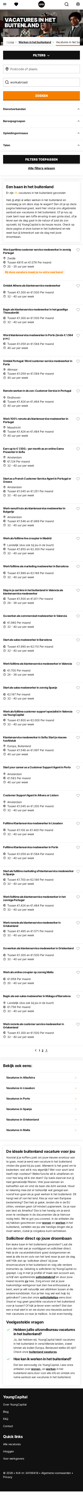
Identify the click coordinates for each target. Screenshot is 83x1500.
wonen (46, 1222)
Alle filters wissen (41, 168)
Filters (39, 55)
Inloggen (8, 1451)
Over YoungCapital (14, 1404)
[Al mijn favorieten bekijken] (16, 4)
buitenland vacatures (43, 1351)
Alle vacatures (12, 1444)
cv (26, 1281)
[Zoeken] (68, 4)
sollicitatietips (49, 1297)
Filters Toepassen (41, 159)
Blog (6, 1411)
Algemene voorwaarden (56, 1473)
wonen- (36, 1369)
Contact (8, 1426)
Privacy (7, 1477)
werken (60, 1222)
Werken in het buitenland (35, 42)
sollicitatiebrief (45, 1277)
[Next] (46, 1050)
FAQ (5, 1418)
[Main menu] (4, 4)
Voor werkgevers (13, 1458)
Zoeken (41, 96)
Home (10, 42)
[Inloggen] (78, 4)
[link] (35, 1050)
